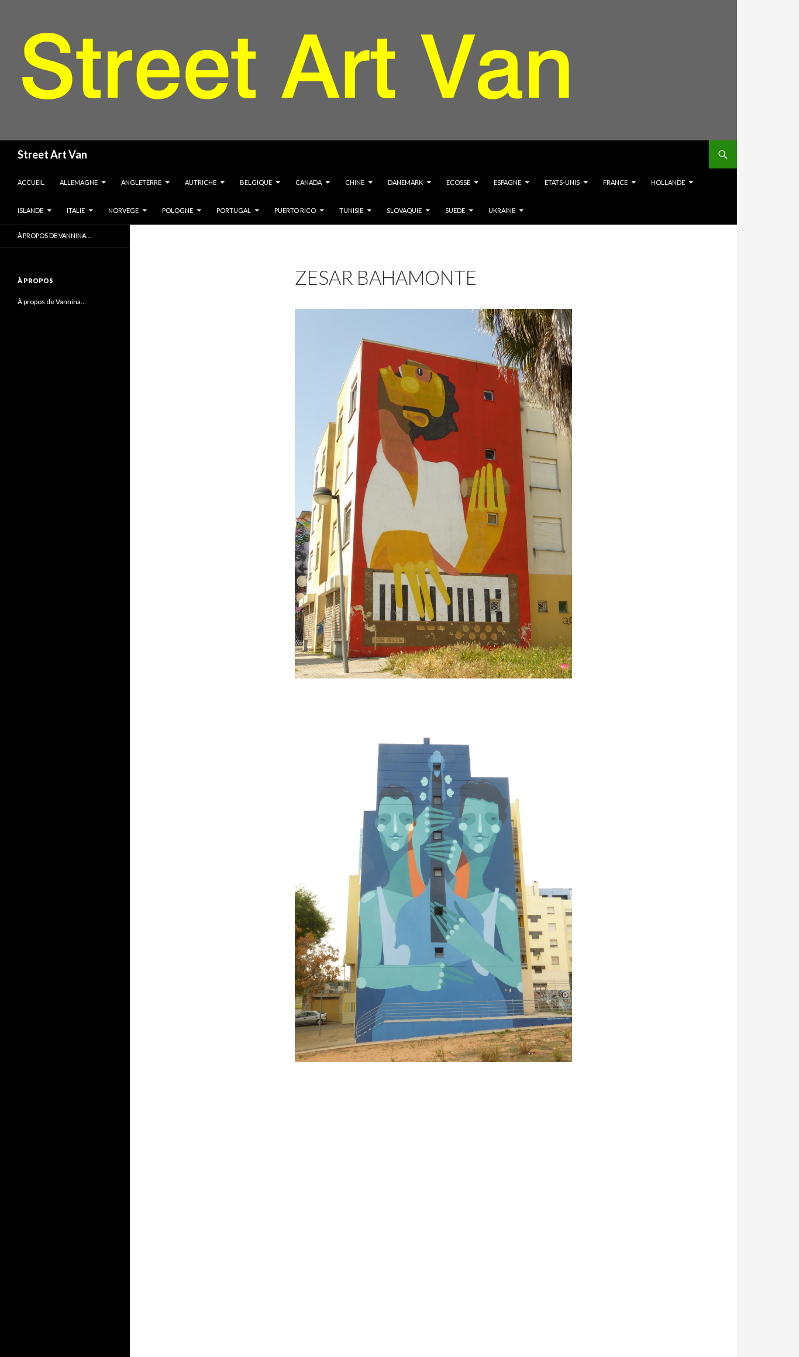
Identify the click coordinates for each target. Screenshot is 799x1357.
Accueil (31, 182)
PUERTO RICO (295, 210)
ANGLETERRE (141, 182)
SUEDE (455, 210)
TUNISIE (351, 210)
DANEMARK (405, 182)
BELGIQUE (256, 182)
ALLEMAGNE (79, 182)
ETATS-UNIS (562, 182)
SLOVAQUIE (404, 210)
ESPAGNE (507, 182)
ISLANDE (30, 210)
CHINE (354, 182)
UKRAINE (501, 210)
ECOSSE (458, 182)
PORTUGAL (233, 210)
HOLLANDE (668, 182)
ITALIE (76, 210)
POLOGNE (177, 210)
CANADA (308, 182)
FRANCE (615, 182)
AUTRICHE (200, 182)
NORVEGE (123, 210)
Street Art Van (52, 154)
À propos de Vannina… (54, 235)
